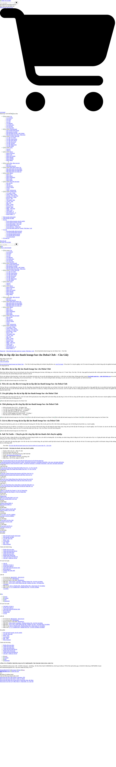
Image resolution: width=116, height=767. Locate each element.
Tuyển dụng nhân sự (8, 566)
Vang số (8, 149)
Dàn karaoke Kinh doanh (12, 130)
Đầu (4, 542)
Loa (11, 116)
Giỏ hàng (8, 247)
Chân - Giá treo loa (11, 190)
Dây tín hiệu (9, 183)
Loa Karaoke (9, 117)
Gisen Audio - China (11, 194)
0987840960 (15, 578)
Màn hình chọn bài (11, 166)
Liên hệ (5, 563)
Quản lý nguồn (10, 187)
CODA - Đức (9, 201)
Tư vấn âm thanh (10, 236)
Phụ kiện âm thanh (14, 181)
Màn (7, 542)
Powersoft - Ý (9, 205)
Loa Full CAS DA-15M (6, 521)
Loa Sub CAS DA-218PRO (7, 516)
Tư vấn (5, 229)
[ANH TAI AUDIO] (5, 0)
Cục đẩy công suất (14, 136)
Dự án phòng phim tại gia (12, 225)
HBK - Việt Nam (10, 208)
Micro (11, 173)
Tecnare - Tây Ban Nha (12, 195)
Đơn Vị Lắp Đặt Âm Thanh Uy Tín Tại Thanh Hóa (13, 492)
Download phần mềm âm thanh (14, 231)
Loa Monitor (9, 123)
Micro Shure (9, 176)
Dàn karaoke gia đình (8, 218)
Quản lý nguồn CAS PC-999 (7, 510)
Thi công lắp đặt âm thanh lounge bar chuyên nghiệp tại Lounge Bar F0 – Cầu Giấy (30, 445)
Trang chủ (2, 351)
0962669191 (21, 580)
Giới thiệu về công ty (8, 565)
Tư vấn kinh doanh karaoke (13, 234)
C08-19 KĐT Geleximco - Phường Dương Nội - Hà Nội (23, 581)
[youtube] (5, 657)
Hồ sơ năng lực (7, 569)
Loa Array (8, 119)
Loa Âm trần (9, 126)
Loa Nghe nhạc (10, 125)
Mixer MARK (9, 157)
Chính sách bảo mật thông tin (10, 556)
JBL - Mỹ (8, 203)
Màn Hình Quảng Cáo (15, 167)
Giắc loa (8, 184)
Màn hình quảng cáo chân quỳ (13, 171)
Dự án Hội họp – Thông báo (13, 227)
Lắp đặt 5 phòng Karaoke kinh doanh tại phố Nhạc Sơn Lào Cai (16, 475)
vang (8, 540)
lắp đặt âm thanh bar (38, 460)
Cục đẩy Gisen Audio (11, 139)
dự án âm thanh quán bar (9, 460)
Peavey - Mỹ (9, 198)
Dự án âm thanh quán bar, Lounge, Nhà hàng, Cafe (19, 228)
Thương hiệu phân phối (9, 570)
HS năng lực (6, 238)
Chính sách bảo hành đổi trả (10, 551)
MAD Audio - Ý (10, 214)
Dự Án (5, 219)
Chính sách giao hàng (8, 554)
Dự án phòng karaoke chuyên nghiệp (15, 221)
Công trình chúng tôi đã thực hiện (11, 567)
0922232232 (10, 7)
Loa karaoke (6, 541)
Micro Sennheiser (10, 177)
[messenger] (6, 660)
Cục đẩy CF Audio (11, 137)
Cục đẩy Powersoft (11, 142)
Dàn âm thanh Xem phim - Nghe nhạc (15, 134)
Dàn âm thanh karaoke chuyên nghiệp (12, 632)
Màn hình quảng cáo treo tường (14, 169)
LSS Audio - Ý (10, 211)
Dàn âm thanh (13, 129)
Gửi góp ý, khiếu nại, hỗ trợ (10, 558)
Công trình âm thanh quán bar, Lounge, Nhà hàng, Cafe (20, 351)
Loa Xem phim (10, 127)
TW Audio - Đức (10, 200)
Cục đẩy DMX (10, 146)
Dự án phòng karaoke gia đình (14, 222)
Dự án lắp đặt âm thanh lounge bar (24, 460)
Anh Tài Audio (59, 364)
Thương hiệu (13, 191)
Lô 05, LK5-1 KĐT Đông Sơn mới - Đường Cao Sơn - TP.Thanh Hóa (26, 583)
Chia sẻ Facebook (4, 361)
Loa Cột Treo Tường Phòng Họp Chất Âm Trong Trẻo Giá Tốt (15, 480)
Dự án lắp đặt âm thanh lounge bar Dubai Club (12, 364)
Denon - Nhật (9, 207)
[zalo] (4, 659)
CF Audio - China (10, 193)
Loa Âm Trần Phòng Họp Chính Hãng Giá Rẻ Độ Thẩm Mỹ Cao (16, 486)
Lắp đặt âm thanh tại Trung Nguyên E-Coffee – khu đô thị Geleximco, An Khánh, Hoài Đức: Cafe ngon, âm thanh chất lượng (31, 463)
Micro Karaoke (7, 544)
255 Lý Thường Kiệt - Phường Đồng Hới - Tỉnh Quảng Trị (24, 586)
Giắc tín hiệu (9, 186)
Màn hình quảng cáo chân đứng (14, 170)
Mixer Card (9, 154)
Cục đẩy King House (11, 140)
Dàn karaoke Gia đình (11, 132)
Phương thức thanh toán (9, 555)
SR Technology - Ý (11, 213)
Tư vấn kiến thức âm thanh (13, 235)
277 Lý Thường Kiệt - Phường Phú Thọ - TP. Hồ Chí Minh (24, 587)
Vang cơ (8, 150)
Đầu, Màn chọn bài (15, 163)
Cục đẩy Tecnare (10, 143)
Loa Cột (8, 122)
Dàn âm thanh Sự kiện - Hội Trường (15, 133)
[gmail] (5, 656)
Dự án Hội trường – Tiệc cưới (13, 224)
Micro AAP (9, 178)
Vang (11, 147)
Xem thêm (2, 531)
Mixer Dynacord (10, 153)
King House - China (11, 197)
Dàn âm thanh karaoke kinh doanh (11, 535)
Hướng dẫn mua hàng (8, 549)
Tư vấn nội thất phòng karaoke (14, 232)
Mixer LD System (10, 156)
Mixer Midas (9, 160)
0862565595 (3, 7)
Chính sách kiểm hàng (8, 552)
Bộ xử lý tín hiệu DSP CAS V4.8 (8, 499)
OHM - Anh (9, 210)
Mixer (11, 152)
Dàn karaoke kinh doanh (9, 217)
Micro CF (8, 174)
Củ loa (8, 188)
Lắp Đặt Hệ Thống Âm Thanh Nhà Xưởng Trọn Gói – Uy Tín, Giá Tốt (18, 469)
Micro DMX (9, 180)
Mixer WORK (10, 159)
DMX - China (9, 204)
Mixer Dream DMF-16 (5, 504)
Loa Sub (8, 120)
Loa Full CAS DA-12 (5, 527)
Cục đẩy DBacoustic (11, 144)
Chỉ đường (40, 581)
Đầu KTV (8, 164)
